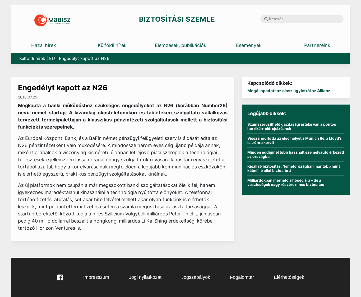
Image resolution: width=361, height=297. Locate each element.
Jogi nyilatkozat (145, 277)
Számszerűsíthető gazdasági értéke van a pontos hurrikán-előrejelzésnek (291, 126)
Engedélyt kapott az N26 (62, 87)
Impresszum (96, 277)
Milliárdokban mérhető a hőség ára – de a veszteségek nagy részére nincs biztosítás (285, 182)
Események (249, 45)
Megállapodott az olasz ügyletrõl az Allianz (288, 90)
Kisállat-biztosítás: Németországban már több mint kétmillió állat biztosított (293, 168)
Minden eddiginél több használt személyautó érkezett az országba (295, 154)
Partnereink (317, 45)
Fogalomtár (242, 277)
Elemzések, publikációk (180, 45)
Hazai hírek (43, 45)
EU (52, 58)
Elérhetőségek (289, 277)
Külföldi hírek (112, 45)
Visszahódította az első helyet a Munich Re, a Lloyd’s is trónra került (294, 140)
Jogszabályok (195, 277)
